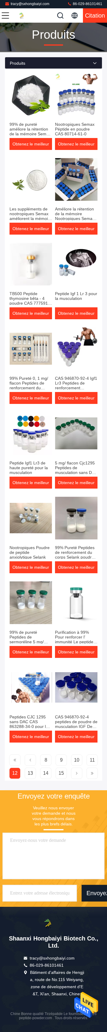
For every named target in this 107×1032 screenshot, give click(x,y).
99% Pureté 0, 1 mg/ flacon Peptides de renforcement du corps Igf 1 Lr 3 (29, 385)
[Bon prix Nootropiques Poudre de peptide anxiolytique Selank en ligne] (31, 518)
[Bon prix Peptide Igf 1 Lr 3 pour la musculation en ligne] (76, 264)
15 (61, 773)
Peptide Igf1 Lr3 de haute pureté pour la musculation (29, 468)
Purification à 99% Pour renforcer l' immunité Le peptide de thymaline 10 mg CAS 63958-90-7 (74, 642)
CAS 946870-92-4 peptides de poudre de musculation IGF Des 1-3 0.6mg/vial (76, 724)
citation (95, 15)
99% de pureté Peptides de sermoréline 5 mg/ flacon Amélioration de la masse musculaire (30, 642)
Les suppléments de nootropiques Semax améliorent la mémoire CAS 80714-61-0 (31, 216)
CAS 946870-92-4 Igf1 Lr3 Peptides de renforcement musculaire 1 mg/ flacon (76, 388)
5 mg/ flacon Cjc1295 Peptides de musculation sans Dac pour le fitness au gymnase (75, 472)
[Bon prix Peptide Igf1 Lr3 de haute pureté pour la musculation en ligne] (31, 433)
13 (30, 773)
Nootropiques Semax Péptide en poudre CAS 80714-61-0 (75, 129)
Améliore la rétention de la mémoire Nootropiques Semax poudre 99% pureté (75, 216)
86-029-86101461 (87, 4)
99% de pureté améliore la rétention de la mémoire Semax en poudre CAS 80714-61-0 (30, 134)
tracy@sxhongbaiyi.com (30, 4)
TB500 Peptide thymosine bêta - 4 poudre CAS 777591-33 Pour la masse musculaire (29, 303)
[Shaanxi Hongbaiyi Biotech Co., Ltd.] (25, 15)
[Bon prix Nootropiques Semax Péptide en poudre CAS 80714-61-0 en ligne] (76, 94)
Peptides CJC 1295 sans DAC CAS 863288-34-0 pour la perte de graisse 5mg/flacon (29, 726)
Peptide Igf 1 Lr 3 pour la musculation (76, 296)
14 (45, 773)
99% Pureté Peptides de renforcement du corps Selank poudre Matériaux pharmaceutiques (75, 557)
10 (76, 760)
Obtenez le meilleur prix (30, 146)
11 (92, 760)
